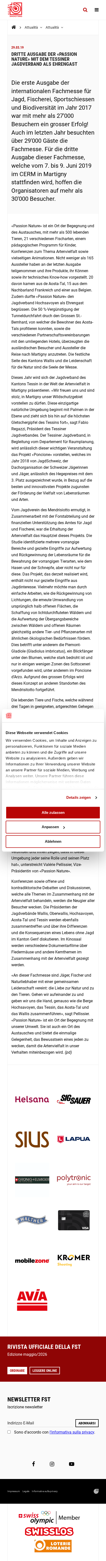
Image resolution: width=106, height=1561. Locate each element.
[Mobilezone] (32, 1261)
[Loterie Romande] (53, 1547)
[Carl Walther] (32, 1221)
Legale (25, 1491)
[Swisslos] (53, 1532)
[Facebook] (33, 1464)
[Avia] (32, 1301)
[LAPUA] (74, 1140)
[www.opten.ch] (96, 1491)
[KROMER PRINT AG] (74, 1261)
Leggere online (45, 1371)
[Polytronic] (74, 1180)
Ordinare (17, 1371)
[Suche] (85, 10)
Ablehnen (53, 841)
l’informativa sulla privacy (72, 1432)
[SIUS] (32, 1140)
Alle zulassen (53, 812)
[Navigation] (96, 10)
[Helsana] (32, 1100)
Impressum (13, 1491)
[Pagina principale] (17, 10)
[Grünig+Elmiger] (32, 1180)
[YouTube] (72, 1464)
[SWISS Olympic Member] (53, 1518)
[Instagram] (52, 1464)
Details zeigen (78, 797)
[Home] (14, 27)
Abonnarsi (87, 1423)
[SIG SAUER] (74, 1100)
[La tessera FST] (74, 1221)
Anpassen (50, 827)
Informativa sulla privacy (45, 1491)
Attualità (32, 27)
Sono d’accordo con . (54, 1432)
